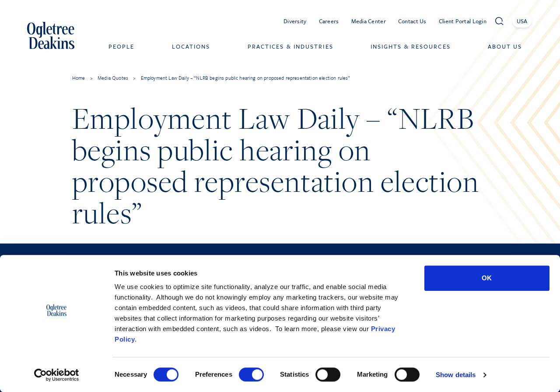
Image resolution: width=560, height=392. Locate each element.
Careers (329, 21)
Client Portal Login (462, 21)
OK (487, 278)
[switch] (251, 374)
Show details (456, 374)
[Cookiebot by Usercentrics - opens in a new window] (56, 374)
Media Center (368, 21)
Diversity (295, 21)
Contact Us (412, 21)
